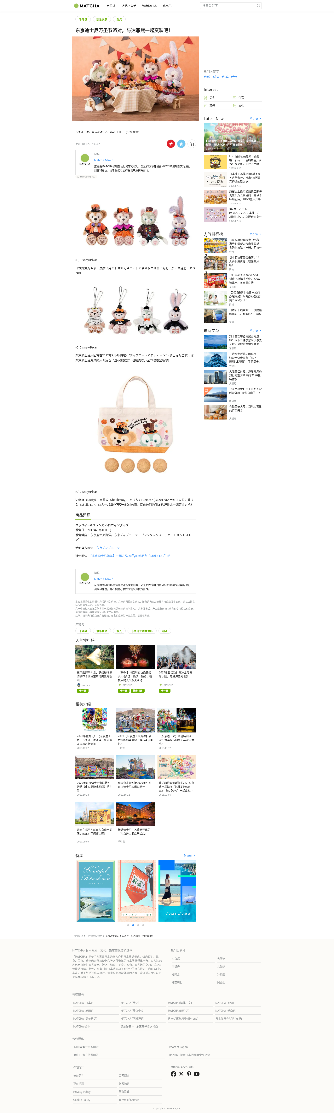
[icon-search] (259, 5)
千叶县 (83, 19)
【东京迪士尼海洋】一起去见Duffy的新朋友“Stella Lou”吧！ (131, 556)
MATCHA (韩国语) (84, 1010)
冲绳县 (221, 974)
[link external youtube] (197, 1075)
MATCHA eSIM (81, 1026)
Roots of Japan (178, 1047)
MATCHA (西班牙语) (133, 1018)
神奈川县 (177, 982)
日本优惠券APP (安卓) (228, 1018)
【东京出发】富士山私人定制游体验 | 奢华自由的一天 (245, 391)
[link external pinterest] (189, 1075)
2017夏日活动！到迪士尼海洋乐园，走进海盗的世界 (175, 674)
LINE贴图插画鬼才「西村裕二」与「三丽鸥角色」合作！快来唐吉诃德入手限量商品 (245, 162)
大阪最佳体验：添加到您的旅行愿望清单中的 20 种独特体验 (245, 375)
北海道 (221, 966)
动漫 (165, 631)
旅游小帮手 (129, 6)
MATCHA (127, 685)
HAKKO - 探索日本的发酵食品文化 (189, 1055)
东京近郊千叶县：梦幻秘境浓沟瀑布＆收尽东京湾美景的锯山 (94, 676)
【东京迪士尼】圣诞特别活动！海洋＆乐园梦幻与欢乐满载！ (176, 740)
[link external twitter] (182, 1075)
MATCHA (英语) (130, 1003)
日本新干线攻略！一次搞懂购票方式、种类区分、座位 (245, 312)
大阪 (235, 76)
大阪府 (221, 958)
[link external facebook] (174, 1075)
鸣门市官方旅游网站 (86, 1055)
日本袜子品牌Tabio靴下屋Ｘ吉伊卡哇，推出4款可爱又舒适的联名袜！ (245, 177)
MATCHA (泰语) (224, 1003)
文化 (241, 105)
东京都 (176, 958)
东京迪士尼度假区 (142, 631)
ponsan (86, 685)
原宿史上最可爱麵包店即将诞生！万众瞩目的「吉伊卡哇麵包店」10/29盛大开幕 (245, 195)
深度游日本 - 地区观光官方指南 (139, 1026)
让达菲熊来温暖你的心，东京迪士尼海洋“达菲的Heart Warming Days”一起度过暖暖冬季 (176, 788)
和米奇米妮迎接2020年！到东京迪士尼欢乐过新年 (134, 784)
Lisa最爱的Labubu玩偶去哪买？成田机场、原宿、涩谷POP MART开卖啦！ (232, 142)
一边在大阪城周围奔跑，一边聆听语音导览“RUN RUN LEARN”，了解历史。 (245, 357)
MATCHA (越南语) (226, 1010)
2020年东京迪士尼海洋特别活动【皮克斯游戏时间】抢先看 (94, 786)
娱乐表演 (101, 19)
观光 (119, 19)
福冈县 (176, 974)
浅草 (225, 76)
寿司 (217, 76)
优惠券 (167, 6)
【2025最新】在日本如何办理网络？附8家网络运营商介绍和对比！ (245, 296)
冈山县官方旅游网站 (86, 1047)
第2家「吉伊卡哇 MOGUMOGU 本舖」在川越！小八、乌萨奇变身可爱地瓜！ (245, 214)
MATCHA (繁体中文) (180, 1003)
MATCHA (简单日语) (85, 1018)
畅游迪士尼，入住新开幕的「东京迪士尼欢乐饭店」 (134, 831)
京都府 (176, 966)
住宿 (241, 97)
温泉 (208, 76)
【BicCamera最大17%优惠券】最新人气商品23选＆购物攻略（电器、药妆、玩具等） (245, 245)
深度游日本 (149, 6)
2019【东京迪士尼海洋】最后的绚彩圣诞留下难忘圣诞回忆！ (135, 740)
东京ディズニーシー (109, 548)
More (188, 855)
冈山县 (221, 982)
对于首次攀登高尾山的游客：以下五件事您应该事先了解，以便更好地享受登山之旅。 (245, 342)
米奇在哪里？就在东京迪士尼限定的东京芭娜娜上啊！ (94, 831)
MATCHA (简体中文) (133, 1010)
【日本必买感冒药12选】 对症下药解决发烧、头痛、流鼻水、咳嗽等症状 (245, 278)
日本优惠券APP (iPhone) (183, 1018)
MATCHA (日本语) (84, 1003)
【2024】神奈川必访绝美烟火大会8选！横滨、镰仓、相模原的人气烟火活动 (135, 676)
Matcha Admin (103, 160)
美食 (212, 97)
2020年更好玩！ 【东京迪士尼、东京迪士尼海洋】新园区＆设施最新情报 (94, 740)
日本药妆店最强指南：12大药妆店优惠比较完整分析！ (244, 261)
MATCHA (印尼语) (178, 1010)
